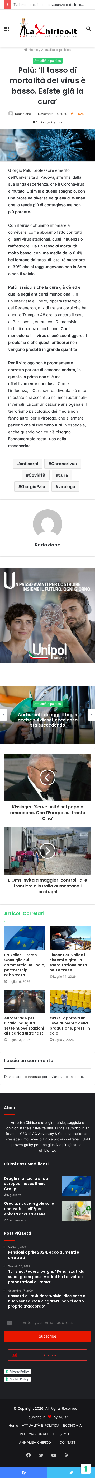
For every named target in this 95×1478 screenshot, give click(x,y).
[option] (47, 715)
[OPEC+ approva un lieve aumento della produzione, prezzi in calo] (70, 1001)
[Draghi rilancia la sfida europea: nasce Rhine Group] (76, 1186)
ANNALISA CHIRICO (35, 1442)
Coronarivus (64, 463)
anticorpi (29, 463)
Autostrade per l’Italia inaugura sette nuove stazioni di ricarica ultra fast (24, 1025)
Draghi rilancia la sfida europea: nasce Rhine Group (26, 1183)
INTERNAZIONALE (34, 1434)
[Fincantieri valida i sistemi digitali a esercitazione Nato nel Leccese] (70, 938)
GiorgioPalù (33, 486)
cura (63, 475)
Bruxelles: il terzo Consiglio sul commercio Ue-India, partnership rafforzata (24, 965)
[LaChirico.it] (47, 28)
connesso (33, 1076)
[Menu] (6, 30)
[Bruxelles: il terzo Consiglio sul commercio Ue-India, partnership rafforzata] (24, 938)
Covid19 (36, 475)
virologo (66, 486)
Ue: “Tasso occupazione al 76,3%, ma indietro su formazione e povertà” (47, 720)
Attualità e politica (56, 50)
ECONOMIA (72, 1425)
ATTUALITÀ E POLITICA (40, 1425)
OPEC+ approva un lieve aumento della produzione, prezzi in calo (70, 1025)
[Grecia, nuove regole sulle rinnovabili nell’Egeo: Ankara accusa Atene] (76, 1211)
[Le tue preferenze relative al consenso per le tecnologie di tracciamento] (86, 1469)
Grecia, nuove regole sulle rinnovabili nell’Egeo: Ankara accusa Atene (29, 1208)
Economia (47, 704)
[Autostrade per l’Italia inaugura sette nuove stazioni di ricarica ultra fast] (24, 1001)
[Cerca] (88, 30)
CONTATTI (68, 1442)
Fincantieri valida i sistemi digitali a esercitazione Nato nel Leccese (68, 962)
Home (32, 50)
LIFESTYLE (61, 1434)
